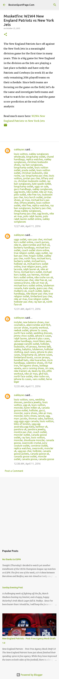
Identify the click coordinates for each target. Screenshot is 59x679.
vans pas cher (35, 239)
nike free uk (41, 280)
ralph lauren (20, 338)
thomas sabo (36, 418)
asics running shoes (33, 368)
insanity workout (38, 327)
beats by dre (38, 371)
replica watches (34, 159)
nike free (26, 205)
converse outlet (39, 445)
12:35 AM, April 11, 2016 (27, 386)
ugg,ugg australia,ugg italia (27, 425)
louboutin (19, 346)
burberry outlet (22, 261)
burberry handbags (24, 247)
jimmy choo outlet (24, 335)
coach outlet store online (35, 250)
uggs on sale (41, 186)
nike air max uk (39, 282)
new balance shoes (33, 322)
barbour (48, 418)
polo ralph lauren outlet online (31, 217)
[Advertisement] (29, 511)
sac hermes (33, 274)
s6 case (49, 368)
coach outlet (35, 291)
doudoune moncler (34, 440)
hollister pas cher (23, 301)
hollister (44, 344)
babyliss (26, 349)
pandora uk (20, 429)
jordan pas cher (31, 178)
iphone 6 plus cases (38, 338)
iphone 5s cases (38, 330)
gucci (42, 410)
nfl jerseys (31, 346)
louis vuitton (21, 154)
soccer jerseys (42, 357)
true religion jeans (31, 266)
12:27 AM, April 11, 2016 (27, 226)
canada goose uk (39, 453)
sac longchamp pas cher (34, 175)
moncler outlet (22, 434)
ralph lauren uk (31, 269)
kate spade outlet (41, 183)
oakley (17, 349)
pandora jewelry (32, 402)
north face (30, 258)
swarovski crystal (31, 443)
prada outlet (28, 170)
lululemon (37, 349)
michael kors (44, 258)
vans (31, 399)
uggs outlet (20, 239)
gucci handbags (22, 189)
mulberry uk (20, 291)
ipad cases (30, 352)
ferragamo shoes (29, 365)
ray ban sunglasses (32, 164)
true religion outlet (24, 253)
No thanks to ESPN (11, 559)
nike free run (34, 194)
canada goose (29, 459)
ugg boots (19, 192)
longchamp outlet (35, 156)
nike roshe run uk (43, 277)
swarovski (37, 448)
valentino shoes (34, 362)
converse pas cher (23, 280)
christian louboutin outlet (32, 181)
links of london (22, 424)
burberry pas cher (41, 208)
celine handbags (23, 341)
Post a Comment (14, 471)
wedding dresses (43, 333)
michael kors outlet (31, 272)
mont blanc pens (42, 341)
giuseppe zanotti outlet (26, 344)
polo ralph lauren (32, 216)
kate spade (29, 288)
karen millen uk (32, 407)
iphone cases (45, 354)
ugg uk (26, 405)
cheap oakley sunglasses (27, 210)
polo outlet (20, 194)
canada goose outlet (25, 456)
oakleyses (19, 149)
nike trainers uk (22, 371)
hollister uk (20, 263)
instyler (18, 322)
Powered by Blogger (31, 674)
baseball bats (21, 360)
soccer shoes (21, 327)
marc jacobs (20, 418)
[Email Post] (5, 126)
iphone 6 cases (43, 335)
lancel (41, 415)
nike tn (17, 244)
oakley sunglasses (42, 189)
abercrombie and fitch (38, 325)
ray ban (26, 437)
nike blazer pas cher (36, 293)
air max (26, 200)
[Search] (55, 4)
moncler (18, 407)
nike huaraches (38, 360)
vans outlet (39, 379)
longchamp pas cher (25, 213)
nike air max (45, 192)
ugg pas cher (24, 451)
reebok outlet (21, 330)
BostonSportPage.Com (21, 4)
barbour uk (42, 426)
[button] (5, 35)
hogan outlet (36, 255)
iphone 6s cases (22, 379)
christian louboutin (32, 173)
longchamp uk (29, 354)
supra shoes (30, 413)
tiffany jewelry (27, 202)
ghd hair (43, 373)
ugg (48, 415)
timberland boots (23, 357)
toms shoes (30, 415)
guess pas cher (44, 288)
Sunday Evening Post (12, 587)
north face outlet (23, 333)
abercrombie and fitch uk (36, 244)
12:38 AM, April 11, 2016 (27, 463)
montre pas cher (23, 432)
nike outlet (32, 192)
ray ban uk (39, 301)
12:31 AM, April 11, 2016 (27, 309)
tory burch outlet (33, 197)
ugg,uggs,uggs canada (26, 421)
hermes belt (44, 346)
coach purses (41, 242)
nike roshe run (41, 376)
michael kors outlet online (33, 240)
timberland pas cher (41, 296)
